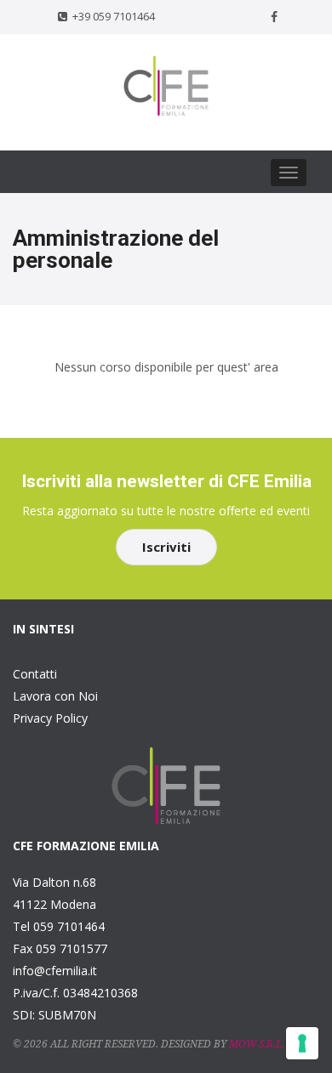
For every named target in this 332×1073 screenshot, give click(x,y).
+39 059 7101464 (113, 16)
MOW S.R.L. (256, 1044)
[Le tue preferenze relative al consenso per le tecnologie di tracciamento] (302, 1043)
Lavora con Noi (55, 696)
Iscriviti (166, 546)
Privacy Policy (50, 718)
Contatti (35, 674)
